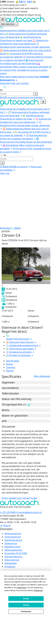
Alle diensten (8, 24)
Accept (26, 599)
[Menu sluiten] (43, 101)
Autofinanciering (13, 540)
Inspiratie (5, 83)
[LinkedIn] (7, 525)
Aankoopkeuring (13, 550)
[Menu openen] (2, 19)
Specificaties (12, 360)
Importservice (11, 559)
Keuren (10, 370)
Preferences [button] (38, 590)
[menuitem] (26, 30)
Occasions (9, 566)
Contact (25, 83)
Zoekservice (10, 543)
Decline (26, 605)
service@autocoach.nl (30, 512)
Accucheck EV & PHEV (15, 553)
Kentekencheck (12, 546)
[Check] (2, 163)
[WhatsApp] (2, 86)
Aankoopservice (12, 533)
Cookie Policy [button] (21, 588)
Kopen (9, 364)
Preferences (26, 612)
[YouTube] (9, 525)
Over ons (15, 83)
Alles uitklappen (42, 376)
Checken (10, 367)
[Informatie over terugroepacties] (28, 404)
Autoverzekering (13, 556)
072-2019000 (9, 512)
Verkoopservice (12, 536)
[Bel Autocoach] (5, 86)
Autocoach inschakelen (30, 97)
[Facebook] (1, 525)
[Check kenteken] (36, 94)
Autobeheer (10, 563)
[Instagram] (4, 525)
